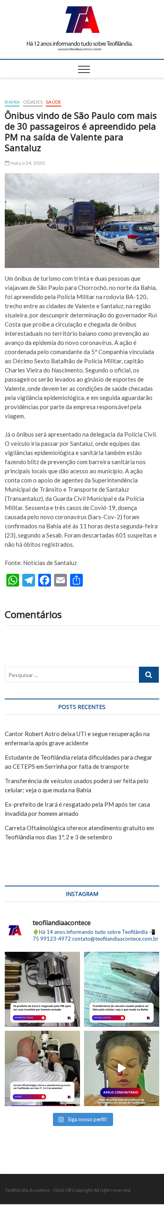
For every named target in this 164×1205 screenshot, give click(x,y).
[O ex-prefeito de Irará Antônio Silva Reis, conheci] (42, 989)
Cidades (33, 102)
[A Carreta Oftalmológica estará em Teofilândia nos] (42, 1068)
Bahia (12, 102)
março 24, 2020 (27, 163)
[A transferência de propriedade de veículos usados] (121, 989)
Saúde (53, 102)
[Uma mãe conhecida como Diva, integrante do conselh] (121, 1068)
